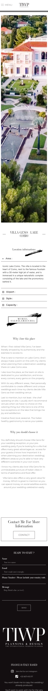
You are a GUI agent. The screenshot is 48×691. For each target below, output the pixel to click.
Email (4, 568)
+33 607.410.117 (26, 676)
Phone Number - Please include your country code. (24, 578)
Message (5, 587)
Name (4, 559)
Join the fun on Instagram (26, 671)
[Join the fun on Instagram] (12, 671)
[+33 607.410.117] (16, 676)
